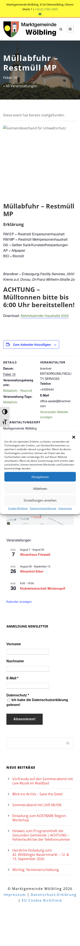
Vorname (13, 644)
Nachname (15, 661)
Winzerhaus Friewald (35, 554)
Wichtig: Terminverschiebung (35, 869)
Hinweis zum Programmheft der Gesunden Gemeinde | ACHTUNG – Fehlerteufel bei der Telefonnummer (41, 835)
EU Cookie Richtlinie (42, 900)
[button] (73, 437)
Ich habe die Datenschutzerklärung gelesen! (37, 702)
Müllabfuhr (10, 402)
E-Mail (12, 678)
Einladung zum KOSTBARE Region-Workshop (39, 817)
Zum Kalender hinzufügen (32, 345)
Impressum (65, 508)
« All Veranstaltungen (20, 86)
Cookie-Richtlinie (18, 508)
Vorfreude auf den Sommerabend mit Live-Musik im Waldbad (42, 781)
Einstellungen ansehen (40, 500)
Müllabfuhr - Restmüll (17, 390)
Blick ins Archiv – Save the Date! (37, 794)
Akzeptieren (40, 476)
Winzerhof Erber (31, 571)
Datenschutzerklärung (43, 508)
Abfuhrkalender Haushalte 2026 (44, 315)
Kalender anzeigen (19, 601)
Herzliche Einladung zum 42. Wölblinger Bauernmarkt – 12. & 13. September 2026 (40, 854)
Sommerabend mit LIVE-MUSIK (37, 805)
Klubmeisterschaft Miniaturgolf (42, 588)
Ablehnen (40, 488)
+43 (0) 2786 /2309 (46, 9)
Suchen (68, 743)
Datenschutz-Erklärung (54, 894)
